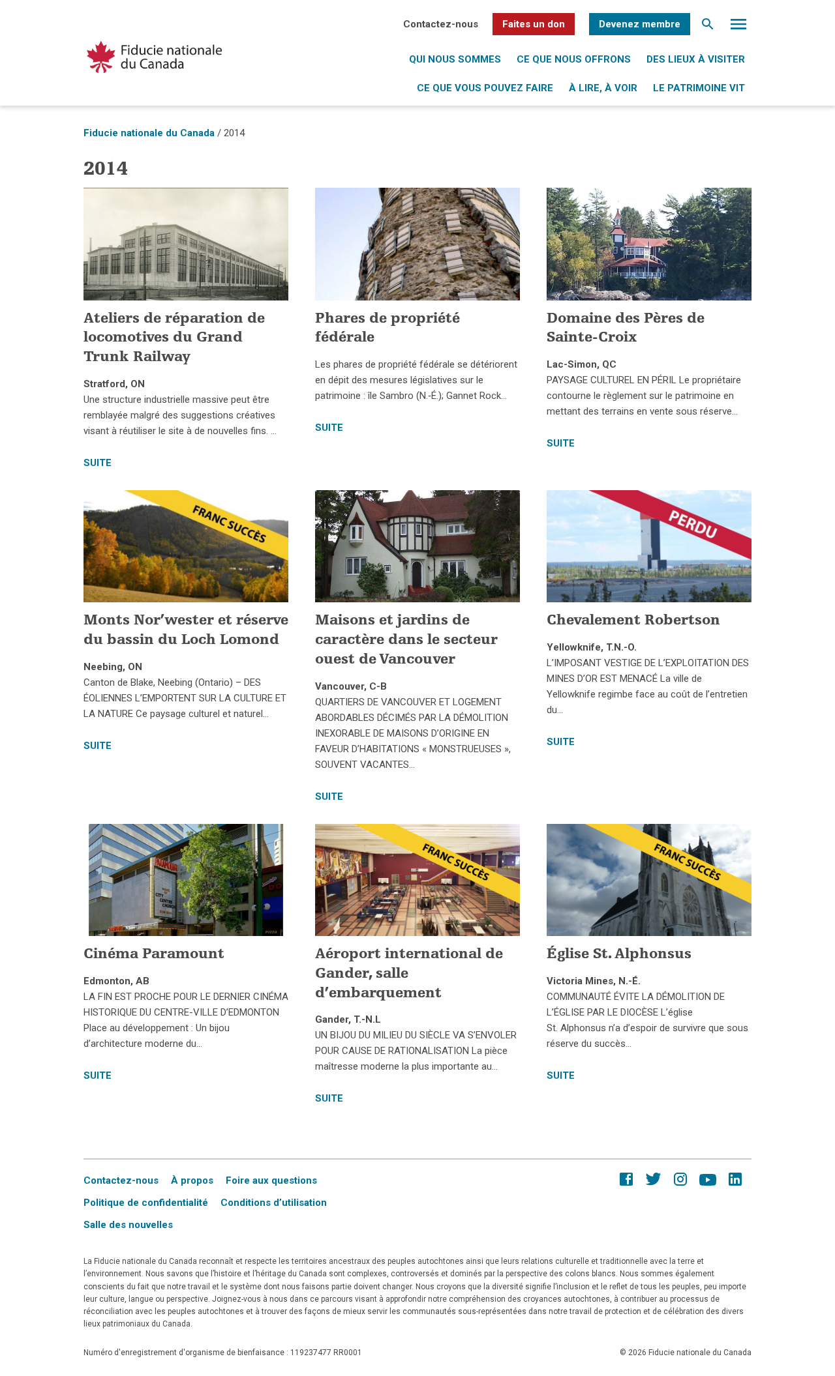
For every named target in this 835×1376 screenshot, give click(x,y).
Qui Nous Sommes (455, 59)
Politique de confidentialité (146, 1202)
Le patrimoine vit (699, 88)
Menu (738, 27)
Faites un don (533, 24)
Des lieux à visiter (695, 59)
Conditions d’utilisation (273, 1202)
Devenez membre (639, 24)
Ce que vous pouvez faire (485, 88)
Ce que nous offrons (574, 59)
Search (707, 27)
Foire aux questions (271, 1180)
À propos (192, 1180)
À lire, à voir (603, 88)
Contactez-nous (440, 24)
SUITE (98, 463)
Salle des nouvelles (128, 1225)
